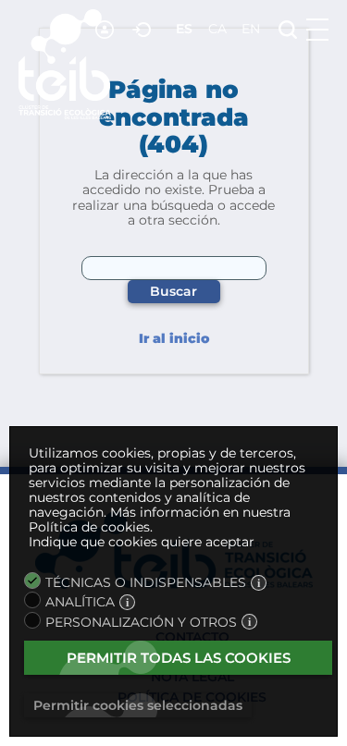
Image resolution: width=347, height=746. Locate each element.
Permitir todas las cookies (179, 658)
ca (217, 28)
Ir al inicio (174, 339)
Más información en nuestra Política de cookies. (160, 519)
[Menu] (317, 29)
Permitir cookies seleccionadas (137, 705)
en (251, 28)
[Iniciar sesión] (143, 29)
